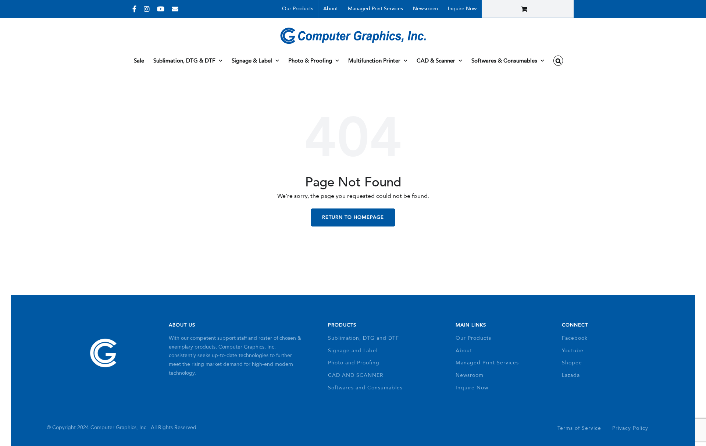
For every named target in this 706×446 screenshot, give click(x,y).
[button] (558, 60)
